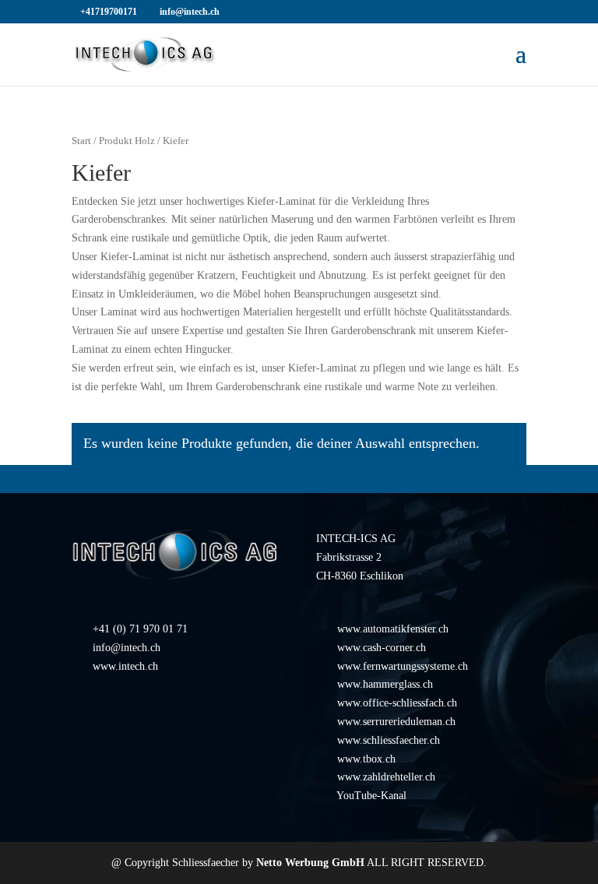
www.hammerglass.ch (385, 684)
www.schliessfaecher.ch (388, 740)
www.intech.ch (125, 666)
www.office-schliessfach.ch (397, 703)
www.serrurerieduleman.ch (396, 721)
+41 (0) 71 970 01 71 (140, 629)
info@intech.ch (126, 647)
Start (81, 141)
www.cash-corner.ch (381, 647)
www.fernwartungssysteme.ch (402, 666)
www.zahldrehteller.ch (386, 777)
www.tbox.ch (366, 759)
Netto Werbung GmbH (310, 862)
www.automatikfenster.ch (392, 629)
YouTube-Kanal (371, 795)
